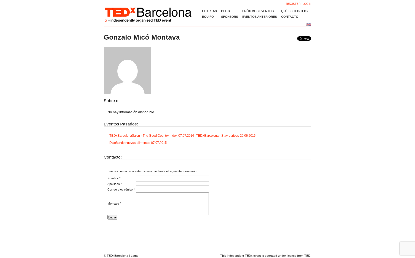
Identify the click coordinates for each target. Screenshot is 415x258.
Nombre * (113, 178)
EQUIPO (208, 16)
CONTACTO (289, 16)
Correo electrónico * (121, 189)
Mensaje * (114, 203)
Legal (134, 255)
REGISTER (293, 3)
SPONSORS (229, 16)
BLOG (225, 11)
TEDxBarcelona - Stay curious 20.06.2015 (225, 135)
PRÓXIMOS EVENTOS (258, 11)
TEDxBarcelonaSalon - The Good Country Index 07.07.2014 (151, 135)
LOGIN (307, 3)
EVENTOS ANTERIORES (259, 16)
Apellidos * (114, 184)
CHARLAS (209, 11)
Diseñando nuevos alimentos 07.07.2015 (138, 142)
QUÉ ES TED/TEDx (294, 11)
